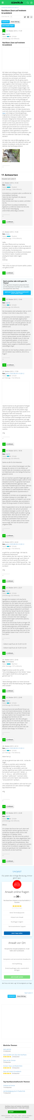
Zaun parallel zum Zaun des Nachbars (15, 1055)
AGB (19, 1115)
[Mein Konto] (31, 3)
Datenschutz (8, 1117)
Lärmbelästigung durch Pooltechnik (14, 1091)
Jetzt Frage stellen (17, 933)
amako (7, 234)
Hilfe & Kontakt (5, 1115)
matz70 (7, 34)
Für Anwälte (25, 1117)
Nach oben (28, 993)
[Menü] (2, 2)
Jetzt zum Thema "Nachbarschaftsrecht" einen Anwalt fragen (17, 293)
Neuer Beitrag (15, 21)
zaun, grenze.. (7, 1049)
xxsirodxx (8, 185)
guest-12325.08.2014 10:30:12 (14, 373)
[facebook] (28, 17)
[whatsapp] (31, 17)
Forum (3, 7)
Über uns (14, 1115)
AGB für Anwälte (27, 1115)
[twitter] (25, 17)
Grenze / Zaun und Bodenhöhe (12, 1066)
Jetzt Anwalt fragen (8, 25)
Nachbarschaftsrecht (12, 7)
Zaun (3, 113)
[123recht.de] (17, 2)
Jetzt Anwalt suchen (17, 977)
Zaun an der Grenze (9, 1060)
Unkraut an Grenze (9, 1085)
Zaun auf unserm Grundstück (12, 1071)
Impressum (17, 1117)
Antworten (5, 21)
